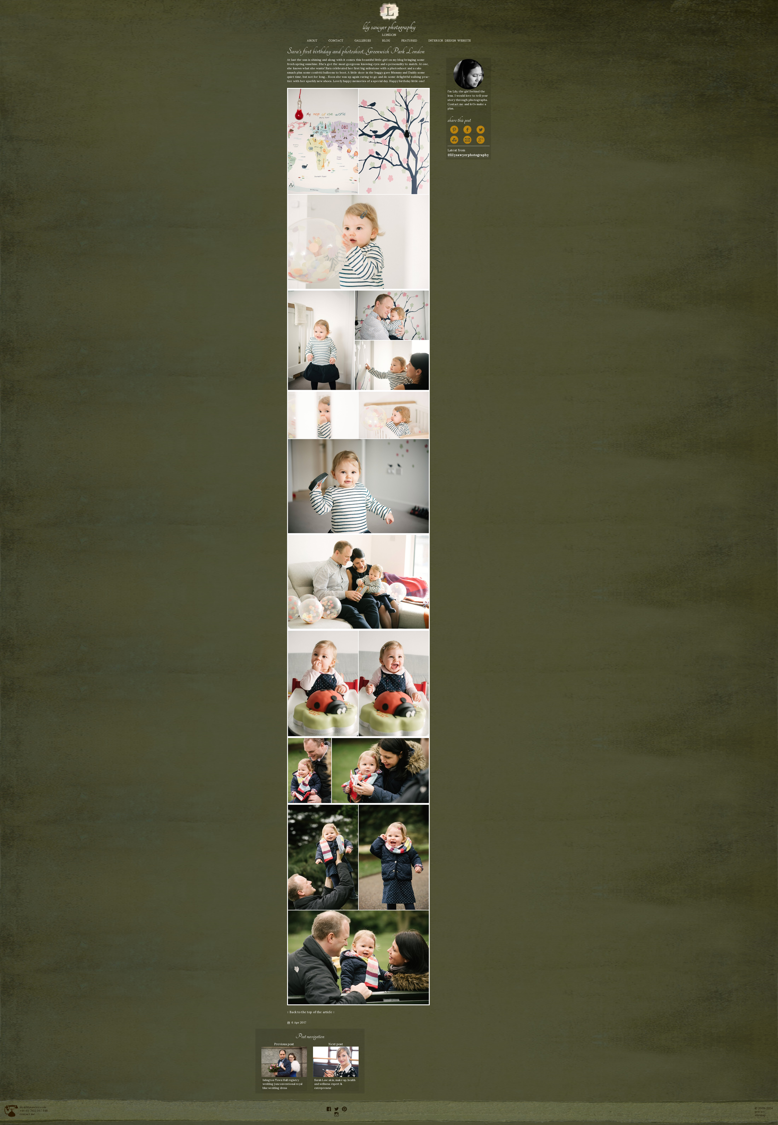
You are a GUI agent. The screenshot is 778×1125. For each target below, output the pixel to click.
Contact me (456, 104)
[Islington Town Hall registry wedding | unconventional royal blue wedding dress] (284, 1061)
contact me (27, 1114)
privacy (760, 1111)
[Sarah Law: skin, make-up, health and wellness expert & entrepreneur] (336, 1061)
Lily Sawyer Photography (389, 27)
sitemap (760, 1115)
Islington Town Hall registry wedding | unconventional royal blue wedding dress (282, 1084)
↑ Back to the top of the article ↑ (311, 1012)
